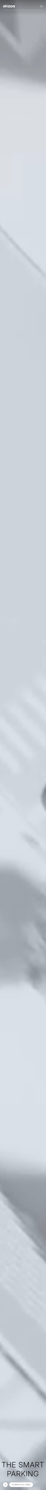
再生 (5, 1484)
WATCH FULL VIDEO (22, 1485)
